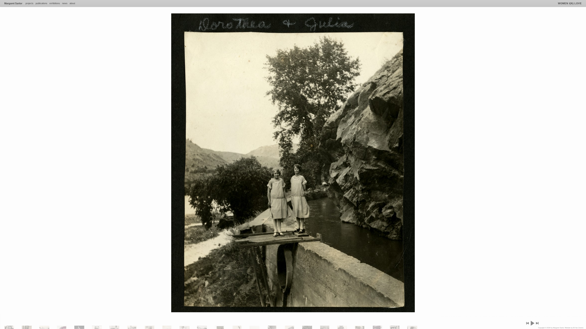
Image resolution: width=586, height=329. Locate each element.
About (72, 3)
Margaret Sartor (13, 3)
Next (537, 323)
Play (532, 323)
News (64, 3)
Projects (29, 3)
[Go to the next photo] (293, 162)
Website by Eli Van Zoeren (574, 328)
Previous (527, 323)
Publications (41, 3)
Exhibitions (54, 3)
